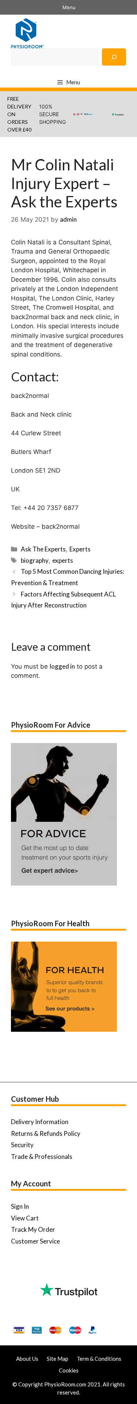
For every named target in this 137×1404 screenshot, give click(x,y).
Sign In (20, 1206)
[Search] (114, 57)
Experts (80, 549)
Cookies (69, 1370)
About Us (27, 1358)
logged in (62, 666)
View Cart (25, 1218)
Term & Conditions (99, 1358)
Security (22, 1145)
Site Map (57, 1358)
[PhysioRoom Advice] (27, 32)
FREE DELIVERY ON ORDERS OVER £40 (19, 114)
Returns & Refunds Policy (45, 1133)
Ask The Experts (43, 549)
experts (62, 560)
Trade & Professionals (41, 1156)
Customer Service (35, 1241)
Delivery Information (39, 1122)
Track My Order (33, 1229)
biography (35, 560)
